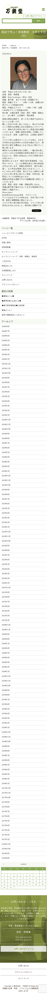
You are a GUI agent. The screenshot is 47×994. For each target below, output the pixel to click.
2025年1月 (6, 415)
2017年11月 (6, 793)
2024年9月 (6, 434)
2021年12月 (6, 588)
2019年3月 (6, 718)
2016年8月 (6, 858)
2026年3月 (6, 350)
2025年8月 (6, 382)
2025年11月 (6, 368)
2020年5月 (6, 653)
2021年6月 (6, 606)
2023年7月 (6, 499)
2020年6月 (6, 648)
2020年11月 (6, 630)
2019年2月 (6, 723)
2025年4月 (6, 401)
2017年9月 (6, 802)
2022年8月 (6, 550)
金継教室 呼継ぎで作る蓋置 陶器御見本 (19, 218)
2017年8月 (6, 807)
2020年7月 (6, 644)
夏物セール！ (7, 310)
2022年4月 (6, 569)
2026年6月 (6, 336)
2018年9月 (6, 746)
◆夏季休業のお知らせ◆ (11, 301)
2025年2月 (6, 410)
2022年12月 (6, 532)
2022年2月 (6, 578)
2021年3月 (6, 616)
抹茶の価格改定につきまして (13, 315)
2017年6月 (6, 816)
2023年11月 (6, 480)
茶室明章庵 (6, 247)
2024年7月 (6, 443)
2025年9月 (6, 378)
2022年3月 (6, 574)
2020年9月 (6, 634)
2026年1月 (6, 359)
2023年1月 (6, 527)
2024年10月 (6, 429)
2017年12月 (6, 788)
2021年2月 (6, 620)
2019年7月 (6, 700)
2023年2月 (6, 522)
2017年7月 (6, 811)
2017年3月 (6, 830)
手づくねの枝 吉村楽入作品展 (32, 221)
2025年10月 (6, 373)
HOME (4, 45)
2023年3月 (6, 518)
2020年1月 (6, 671)
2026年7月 (6, 331)
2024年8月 (6, 438)
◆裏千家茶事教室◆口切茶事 (13, 305)
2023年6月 (6, 504)
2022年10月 (6, 541)
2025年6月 (6, 392)
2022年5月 (6, 564)
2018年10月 (6, 741)
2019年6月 (6, 704)
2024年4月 (6, 457)
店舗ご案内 (6, 242)
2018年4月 (6, 770)
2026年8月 (6, 326)
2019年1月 (6, 727)
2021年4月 (6, 611)
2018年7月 (6, 755)
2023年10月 (6, 485)
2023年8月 (6, 494)
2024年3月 (6, 462)
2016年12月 (6, 844)
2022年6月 (6, 560)
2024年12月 (6, 420)
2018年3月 (6, 774)
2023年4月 (6, 513)
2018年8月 (6, 751)
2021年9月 (6, 592)
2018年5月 (6, 765)
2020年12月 (6, 625)
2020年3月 (6, 662)
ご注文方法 (6, 261)
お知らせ (13, 45)
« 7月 (4, 864)
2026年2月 (6, 354)
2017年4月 (6, 825)
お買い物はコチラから (34, 16)
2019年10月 (6, 686)
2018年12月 (6, 732)
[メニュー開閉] (43, 9)
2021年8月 (6, 597)
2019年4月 (6, 714)
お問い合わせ (7, 280)
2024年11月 (6, 424)
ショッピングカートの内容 (12, 233)
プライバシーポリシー (10, 284)
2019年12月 (6, 676)
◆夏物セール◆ (8, 296)
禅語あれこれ (7, 266)
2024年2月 (6, 466)
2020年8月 (6, 639)
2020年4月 (6, 658)
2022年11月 (6, 536)
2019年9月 (6, 690)
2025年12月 (6, 364)
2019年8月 (6, 695)
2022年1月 (6, 583)
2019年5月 (6, 709)
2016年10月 (6, 849)
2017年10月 (6, 797)
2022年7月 (6, 555)
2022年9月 (6, 546)
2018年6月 (6, 760)
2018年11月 (6, 737)
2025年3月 (6, 406)
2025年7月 (6, 387)
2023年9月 (6, 490)
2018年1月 (6, 783)
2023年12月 (6, 476)
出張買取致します (9, 271)
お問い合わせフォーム (24, 949)
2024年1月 (6, 471)
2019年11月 (6, 681)
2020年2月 (6, 667)
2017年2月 (6, 835)
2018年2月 (6, 779)
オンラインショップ (10, 252)
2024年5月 (6, 452)
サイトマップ (7, 275)
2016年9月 (6, 853)
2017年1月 (6, 839)
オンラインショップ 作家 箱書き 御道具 (19, 256)
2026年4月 (6, 345)
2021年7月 (6, 602)
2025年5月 (6, 396)
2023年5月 (6, 508)
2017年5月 (6, 821)
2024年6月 (6, 448)
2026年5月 (6, 340)
